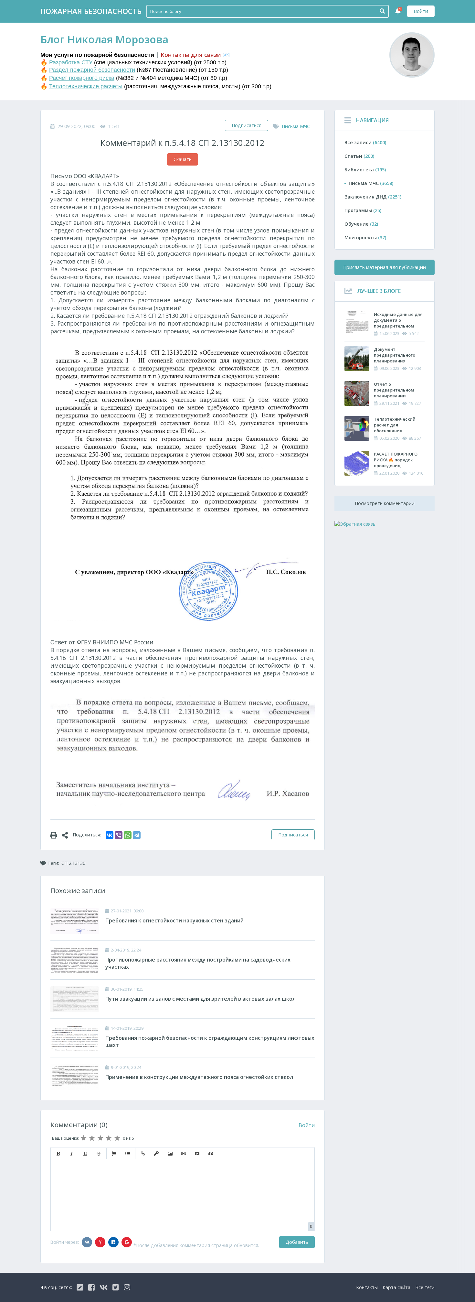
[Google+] (126, 1242)
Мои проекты (365, 237)
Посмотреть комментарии (385, 503)
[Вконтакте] (87, 1242)
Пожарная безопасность (91, 11)
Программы (362, 210)
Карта (396, 1287)
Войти (421, 11)
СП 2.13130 (73, 863)
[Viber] (118, 835)
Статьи (359, 156)
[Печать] (56, 835)
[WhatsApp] (128, 835)
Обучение (361, 224)
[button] (58, 1153)
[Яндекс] (100, 1242)
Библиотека (365, 170)
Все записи (365, 142)
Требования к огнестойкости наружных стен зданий (174, 920)
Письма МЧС (296, 126)
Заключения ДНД (372, 197)
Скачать (183, 159)
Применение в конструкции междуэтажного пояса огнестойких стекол (199, 1077)
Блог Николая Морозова (104, 39)
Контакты (367, 1287)
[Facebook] (113, 1242)
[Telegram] (137, 835)
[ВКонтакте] (109, 835)
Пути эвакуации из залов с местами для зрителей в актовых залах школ (200, 998)
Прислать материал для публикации (384, 267)
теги (425, 1287)
